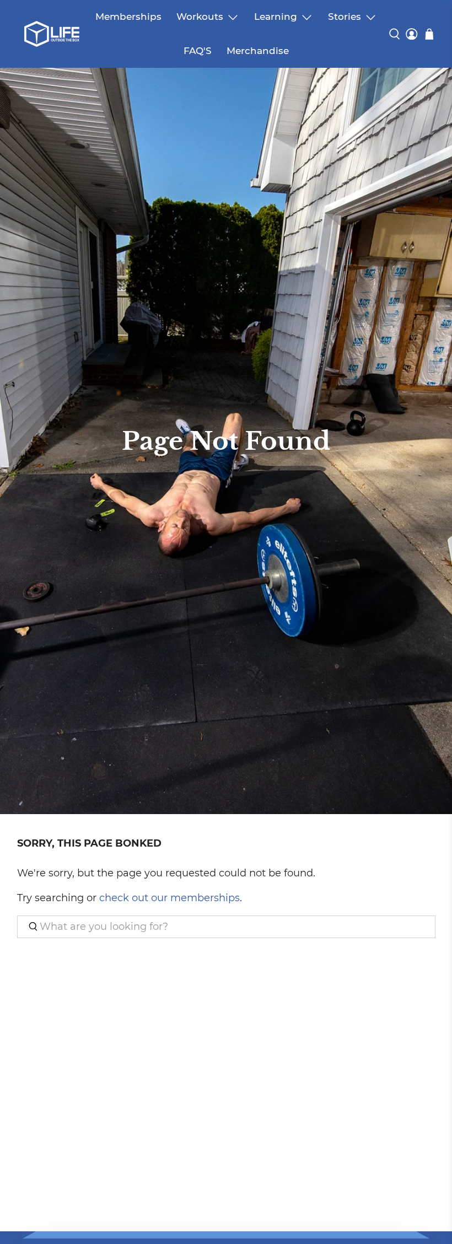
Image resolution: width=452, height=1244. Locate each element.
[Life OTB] (51, 34)
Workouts (199, 16)
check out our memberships (169, 898)
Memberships (128, 16)
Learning (275, 16)
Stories (344, 16)
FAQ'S (198, 50)
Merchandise (258, 50)
